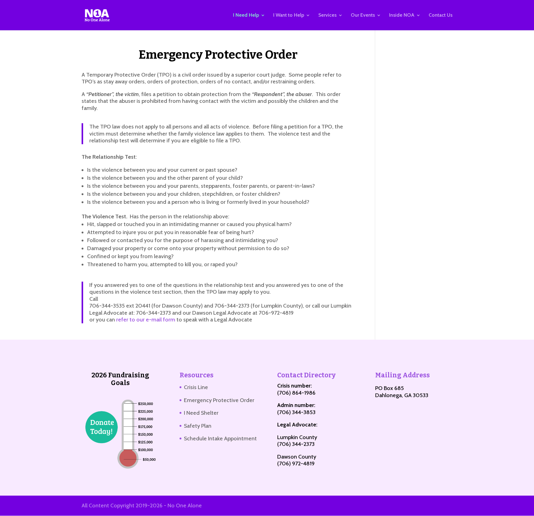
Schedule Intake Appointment (220, 438)
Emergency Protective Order (219, 400)
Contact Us (440, 15)
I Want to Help (288, 15)
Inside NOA (401, 15)
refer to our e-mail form (145, 319)
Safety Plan (197, 425)
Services (327, 15)
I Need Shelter (201, 412)
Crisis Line (196, 387)
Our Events (363, 15)
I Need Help (246, 15)
